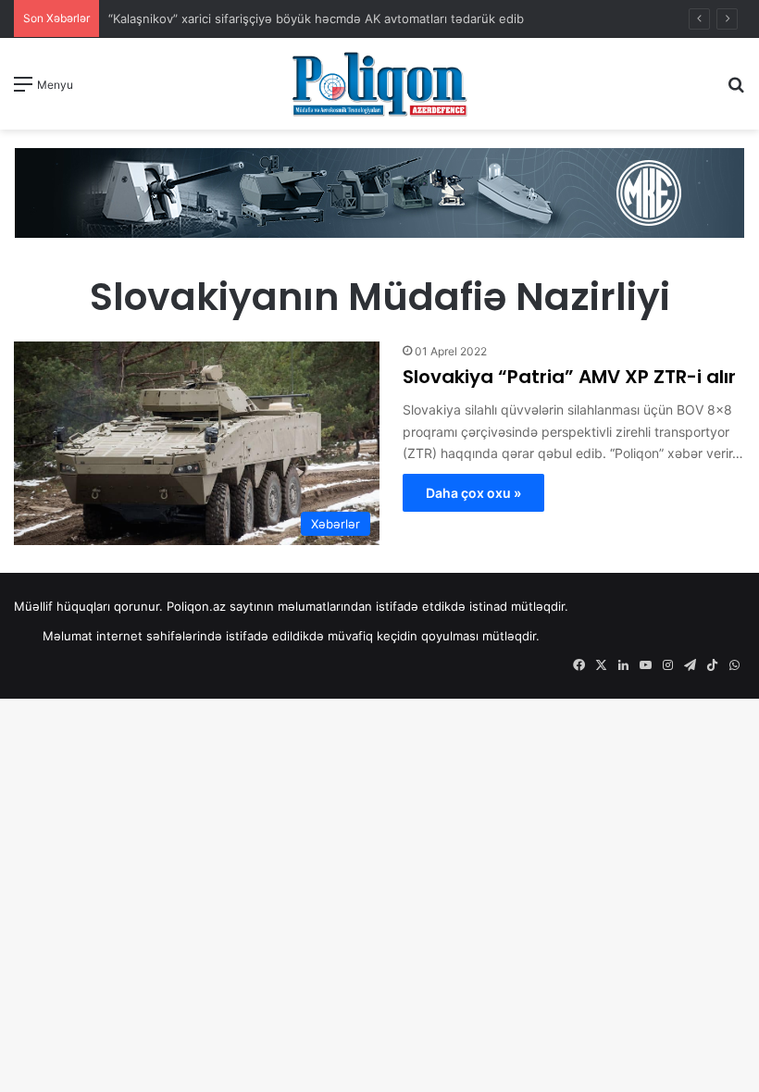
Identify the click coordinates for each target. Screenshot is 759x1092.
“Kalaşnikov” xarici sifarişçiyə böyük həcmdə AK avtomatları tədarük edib (316, 18)
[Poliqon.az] (379, 84)
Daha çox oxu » (473, 493)
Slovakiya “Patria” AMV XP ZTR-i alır (569, 377)
